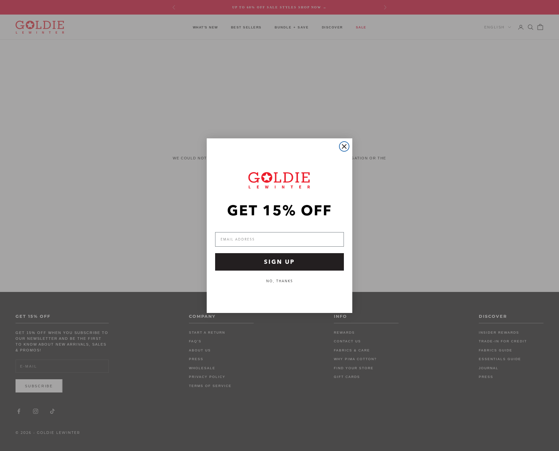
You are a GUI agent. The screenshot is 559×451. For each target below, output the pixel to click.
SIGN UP (279, 261)
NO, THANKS (279, 281)
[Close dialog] (344, 146)
